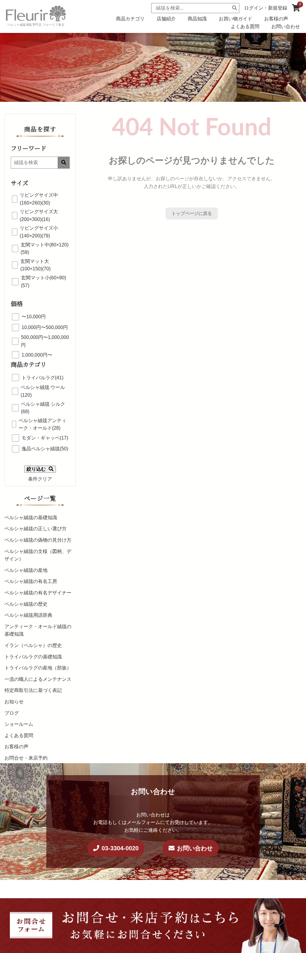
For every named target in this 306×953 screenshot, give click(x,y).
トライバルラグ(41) (42, 377)
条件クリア (40, 478)
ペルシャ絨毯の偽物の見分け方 (37, 540)
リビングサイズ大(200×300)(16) (39, 215)
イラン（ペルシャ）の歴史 (33, 645)
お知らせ (14, 701)
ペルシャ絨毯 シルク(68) (43, 407)
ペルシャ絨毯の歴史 (26, 604)
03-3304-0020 (120, 848)
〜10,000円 (34, 316)
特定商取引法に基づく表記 (33, 690)
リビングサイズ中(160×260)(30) (39, 199)
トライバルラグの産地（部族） (37, 667)
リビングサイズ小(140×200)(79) (39, 231)
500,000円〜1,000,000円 (45, 341)
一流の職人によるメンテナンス (37, 679)
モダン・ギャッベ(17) (45, 437)
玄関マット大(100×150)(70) (35, 265)
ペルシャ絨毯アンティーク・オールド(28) (42, 424)
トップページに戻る (192, 213)
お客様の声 (276, 18)
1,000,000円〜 (37, 354)
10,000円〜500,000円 (45, 327)
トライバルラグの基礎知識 (33, 656)
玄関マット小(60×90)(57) (43, 281)
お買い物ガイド (235, 18)
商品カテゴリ (130, 18)
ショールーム (18, 724)
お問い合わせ (285, 26)
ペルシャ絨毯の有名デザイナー (37, 592)
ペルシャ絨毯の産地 (26, 570)
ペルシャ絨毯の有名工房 (30, 581)
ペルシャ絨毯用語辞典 (28, 615)
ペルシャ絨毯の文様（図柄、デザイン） (37, 555)
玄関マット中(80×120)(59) (44, 248)
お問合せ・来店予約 (26, 757)
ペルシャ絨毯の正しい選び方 (35, 528)
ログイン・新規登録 (265, 7)
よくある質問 (245, 26)
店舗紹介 (166, 18)
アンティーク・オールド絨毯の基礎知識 (37, 630)
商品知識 (197, 18)
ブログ (11, 713)
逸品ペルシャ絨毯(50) (45, 448)
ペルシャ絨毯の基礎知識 (30, 517)
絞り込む (36, 469)
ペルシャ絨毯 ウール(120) (43, 391)
